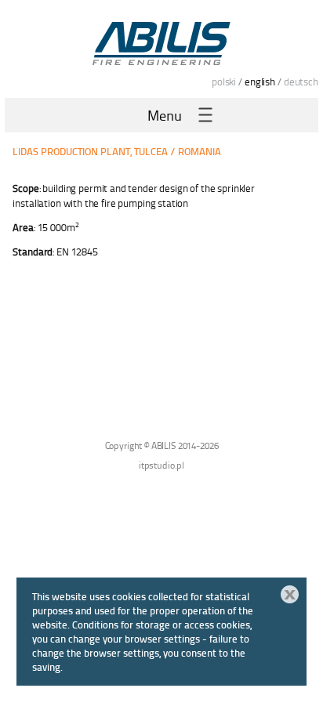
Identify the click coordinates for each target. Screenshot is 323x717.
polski (224, 81)
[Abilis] (161, 43)
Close (290, 594)
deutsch (301, 81)
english (260, 81)
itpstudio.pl (161, 465)
